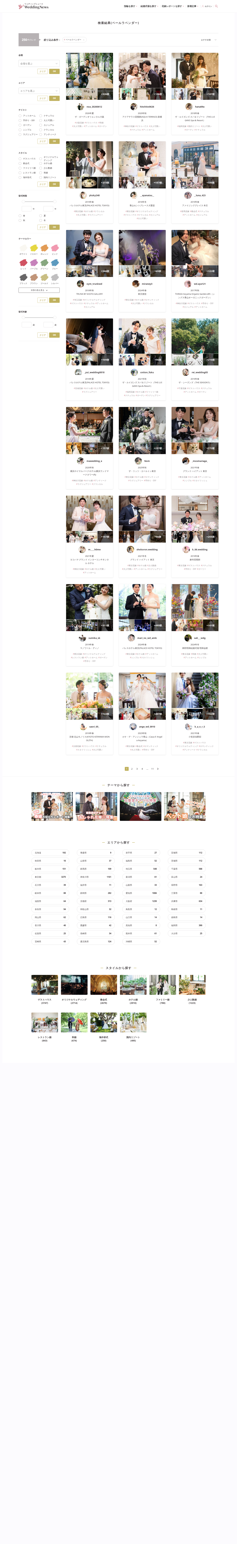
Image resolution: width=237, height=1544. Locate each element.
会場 (21, 55)
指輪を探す (129, 6)
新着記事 (191, 6)
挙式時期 (23, 195)
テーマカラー (25, 238)
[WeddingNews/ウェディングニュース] (34, 7)
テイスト (23, 109)
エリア (22, 82)
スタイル (23, 152)
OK (54, 71)
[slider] (23, 201)
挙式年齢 (23, 311)
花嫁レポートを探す (172, 6)
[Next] (158, 769)
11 (152, 768)
